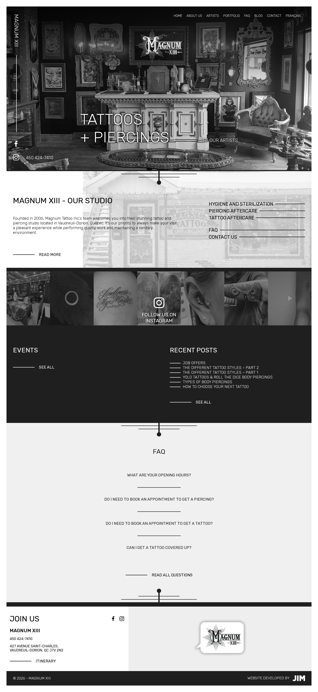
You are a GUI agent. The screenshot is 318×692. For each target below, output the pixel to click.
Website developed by (268, 678)
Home (178, 16)
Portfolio (231, 16)
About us (194, 16)
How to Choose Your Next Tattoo (216, 386)
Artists (212, 16)
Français (293, 16)
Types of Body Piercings (207, 382)
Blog (258, 16)
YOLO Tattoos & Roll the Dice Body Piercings (228, 377)
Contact (274, 16)
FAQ (247, 16)
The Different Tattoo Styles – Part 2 (221, 367)
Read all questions (172, 575)
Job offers (194, 363)
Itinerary (46, 661)
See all (46, 367)
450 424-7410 (39, 157)
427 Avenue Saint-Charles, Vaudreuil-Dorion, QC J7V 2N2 (36, 648)
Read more (50, 254)
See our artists (219, 140)
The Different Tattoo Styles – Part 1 (220, 372)
